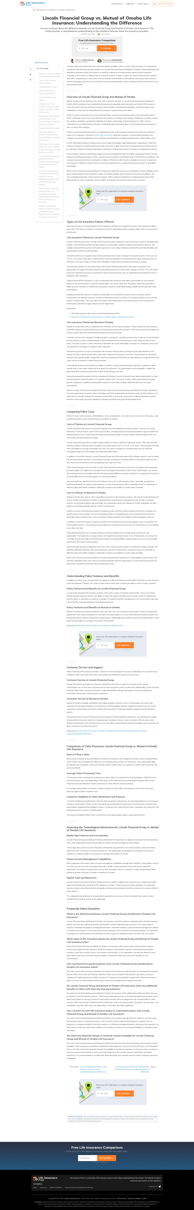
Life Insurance (116, 4)
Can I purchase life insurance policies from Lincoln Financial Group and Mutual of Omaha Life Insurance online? (49, 161)
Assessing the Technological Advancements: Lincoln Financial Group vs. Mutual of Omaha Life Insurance (49, 120)
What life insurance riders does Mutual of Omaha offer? (99, 625)
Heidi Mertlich (117, 60)
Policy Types (142, 4)
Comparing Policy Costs (48, 87)
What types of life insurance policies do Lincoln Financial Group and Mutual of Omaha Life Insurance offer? (49, 148)
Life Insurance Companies (45, 10)
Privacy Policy (121, 1198)
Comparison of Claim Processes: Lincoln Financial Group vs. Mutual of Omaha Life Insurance (49, 108)
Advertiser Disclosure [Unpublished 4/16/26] (79, 1187)
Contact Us (43, 1187)
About (35, 1187)
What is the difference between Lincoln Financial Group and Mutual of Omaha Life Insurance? (49, 136)
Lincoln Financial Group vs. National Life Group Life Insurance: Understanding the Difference (132, 1069)
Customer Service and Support (47, 98)
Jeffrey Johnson (88, 60)
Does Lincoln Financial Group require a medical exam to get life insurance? (102, 317)
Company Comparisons (66, 10)
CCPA (144, 1198)
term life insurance (104, 135)
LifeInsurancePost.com (72, 1198)
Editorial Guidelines (75, 1116)
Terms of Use (110, 52)
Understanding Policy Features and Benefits (47, 92)
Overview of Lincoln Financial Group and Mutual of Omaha (49, 75)
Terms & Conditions (134, 1198)
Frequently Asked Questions (49, 128)
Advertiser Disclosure (41, 62)
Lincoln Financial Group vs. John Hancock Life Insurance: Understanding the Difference (93, 1069)
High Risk (130, 4)
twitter (160, 1186)
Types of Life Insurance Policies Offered (47, 81)
